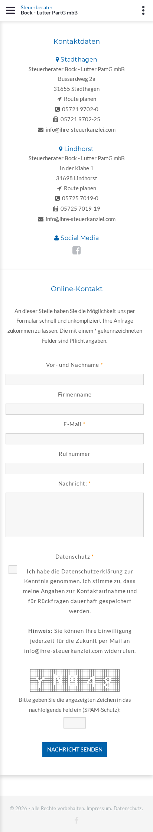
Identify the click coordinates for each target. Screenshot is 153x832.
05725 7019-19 (79, 208)
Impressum (99, 808)
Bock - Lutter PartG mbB (49, 9)
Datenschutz (72, 556)
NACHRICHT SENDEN (74, 749)
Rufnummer (74, 453)
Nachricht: (72, 483)
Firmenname (75, 394)
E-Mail (73, 424)
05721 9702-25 (79, 119)
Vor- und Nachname (72, 364)
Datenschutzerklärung (92, 571)
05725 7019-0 (79, 198)
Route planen (79, 98)
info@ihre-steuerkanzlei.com (79, 129)
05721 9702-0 (79, 109)
